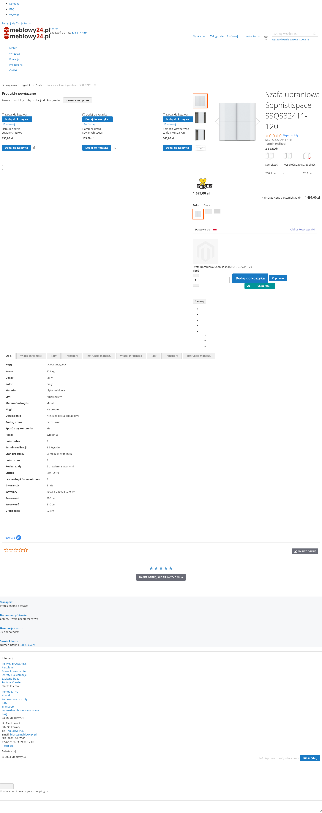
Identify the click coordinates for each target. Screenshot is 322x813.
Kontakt (14, 3)
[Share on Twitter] (201, 314)
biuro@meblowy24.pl (23, 734)
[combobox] (295, 34)
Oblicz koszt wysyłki (302, 229)
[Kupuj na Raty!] (259, 288)
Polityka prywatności (14, 663)
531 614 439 (79, 32)
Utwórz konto (252, 36)
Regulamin (8, 667)
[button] (34, 147)
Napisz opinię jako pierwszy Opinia (161, 577)
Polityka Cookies (12, 682)
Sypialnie (26, 85)
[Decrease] (196, 275)
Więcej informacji (31, 356)
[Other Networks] (201, 331)
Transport (71, 356)
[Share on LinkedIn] (201, 320)
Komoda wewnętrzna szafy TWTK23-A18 (176, 130)
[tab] (8, 356)
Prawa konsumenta (14, 671)
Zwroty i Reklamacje (14, 675)
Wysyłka (14, 15)
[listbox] (256, 214)
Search (54, 29)
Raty (54, 356)
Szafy (39, 85)
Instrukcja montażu (99, 356)
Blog (4, 714)
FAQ (11, 9)
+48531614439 (15, 731)
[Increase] (196, 285)
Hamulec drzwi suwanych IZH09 (12, 130)
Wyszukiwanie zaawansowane (20, 710)
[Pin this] (201, 326)
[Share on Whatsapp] (209, 335)
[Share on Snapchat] (209, 340)
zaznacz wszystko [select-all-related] (77, 100)
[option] (198, 214)
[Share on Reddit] (209, 346)
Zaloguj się (217, 36)
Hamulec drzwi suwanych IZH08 (92, 130)
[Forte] (205, 188)
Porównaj (199, 301)
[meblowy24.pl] (27, 33)
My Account (200, 36)
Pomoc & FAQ (10, 691)
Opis (9, 356)
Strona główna (9, 85)
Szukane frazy (10, 678)
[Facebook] (201, 309)
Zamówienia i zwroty (14, 699)
